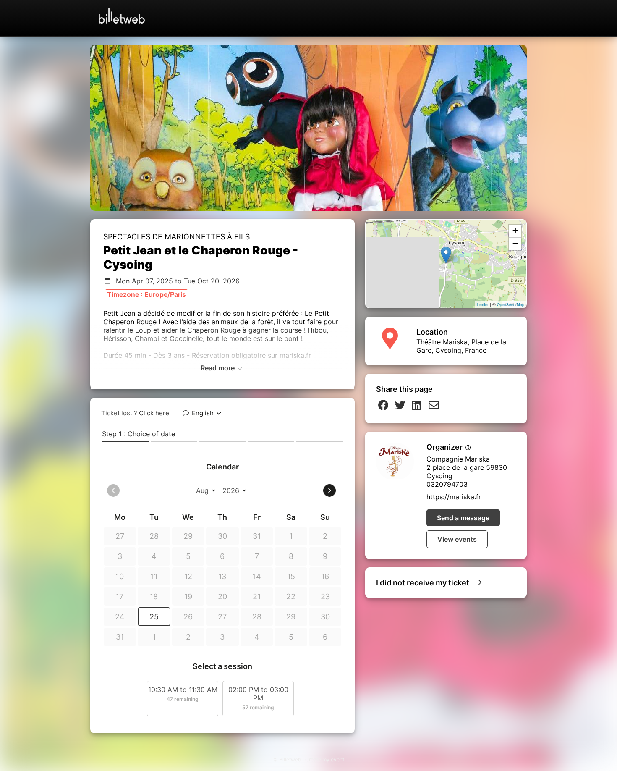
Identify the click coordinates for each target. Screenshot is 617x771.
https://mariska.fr (453, 497)
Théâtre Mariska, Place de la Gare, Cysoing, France (461, 346)
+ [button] (515, 231)
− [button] (515, 244)
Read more (218, 368)
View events (457, 539)
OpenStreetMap (510, 304)
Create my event (324, 759)
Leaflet (483, 304)
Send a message (463, 518)
